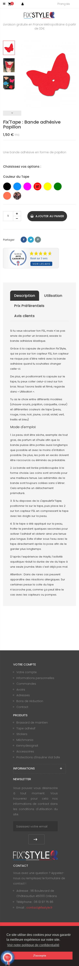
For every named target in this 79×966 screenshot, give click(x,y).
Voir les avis (41, 263)
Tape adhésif (25, 728)
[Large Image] (35, 855)
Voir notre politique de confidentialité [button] (33, 945)
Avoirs (20, 690)
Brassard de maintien (32, 723)
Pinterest (38, 240)
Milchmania (24, 740)
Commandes (26, 684)
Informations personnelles (35, 678)
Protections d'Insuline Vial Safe (38, 757)
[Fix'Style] (39, 15)
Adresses (23, 695)
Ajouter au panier (49, 216)
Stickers (21, 734)
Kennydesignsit (27, 746)
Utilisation (53, 295)
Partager (24, 240)
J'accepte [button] (39, 955)
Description (24, 295)
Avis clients (24, 315)
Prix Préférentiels (29, 305)
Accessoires (25, 751)
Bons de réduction (29, 701)
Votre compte (26, 672)
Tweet (31, 240)
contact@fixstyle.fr (39, 908)
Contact (22, 707)
